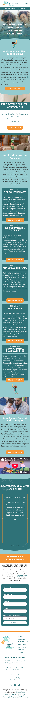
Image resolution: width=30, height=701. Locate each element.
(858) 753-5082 (21, 576)
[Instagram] (11, 685)
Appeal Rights (16, 694)
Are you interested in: (13, 615)
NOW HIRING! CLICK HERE (15, 8)
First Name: (8, 587)
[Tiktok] (19, 685)
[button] (2, 518)
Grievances (7, 694)
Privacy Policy (20, 692)
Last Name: (7, 594)
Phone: (6, 601)
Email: (5, 608)
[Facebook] (15, 685)
